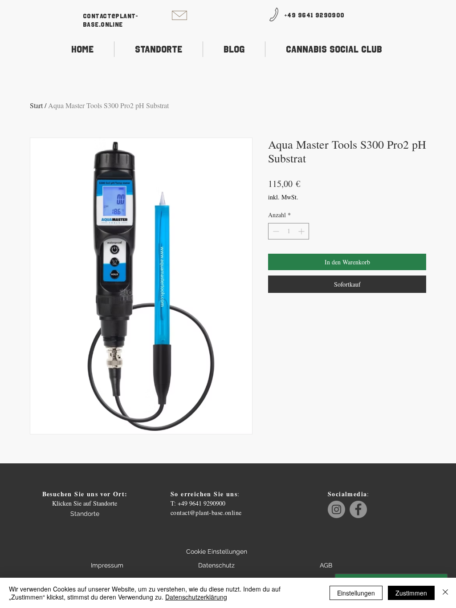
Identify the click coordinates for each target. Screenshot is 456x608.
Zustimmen (411, 592)
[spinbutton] (289, 231)
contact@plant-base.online (206, 512)
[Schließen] (445, 593)
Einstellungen (356, 592)
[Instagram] (336, 509)
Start (36, 105)
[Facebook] (358, 509)
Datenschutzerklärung (196, 596)
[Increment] (302, 231)
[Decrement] (275, 231)
